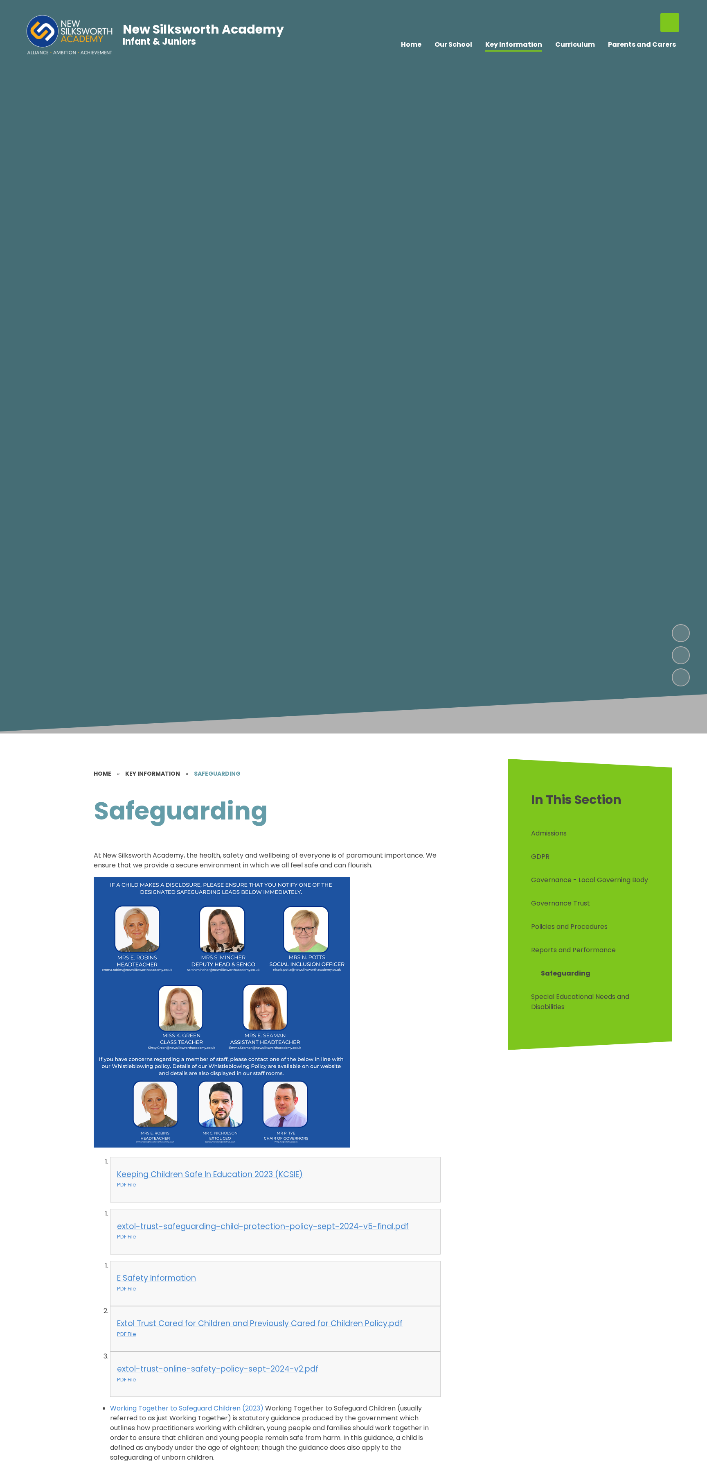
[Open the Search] (669, 22)
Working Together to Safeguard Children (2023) (186, 1408)
